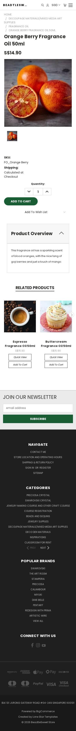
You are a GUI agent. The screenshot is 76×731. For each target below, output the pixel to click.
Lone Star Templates (45, 716)
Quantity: (38, 184)
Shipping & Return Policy (38, 462)
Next (71, 314)
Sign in (30, 467)
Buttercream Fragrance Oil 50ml (56, 344)
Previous (4, 314)
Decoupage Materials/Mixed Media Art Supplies (38, 526)
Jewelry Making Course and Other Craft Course (38, 505)
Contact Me (38, 452)
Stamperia (38, 579)
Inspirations (38, 537)
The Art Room (38, 573)
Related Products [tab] (35, 287)
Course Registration (38, 511)
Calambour (38, 589)
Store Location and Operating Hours (38, 457)
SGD (55, 5)
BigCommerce (45, 711)
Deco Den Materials (38, 532)
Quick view (20, 357)
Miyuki (38, 594)
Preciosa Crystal (38, 495)
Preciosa (38, 584)
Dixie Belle (38, 600)
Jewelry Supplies (38, 521)
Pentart (38, 605)
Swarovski (38, 568)
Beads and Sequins (38, 516)
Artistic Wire (38, 615)
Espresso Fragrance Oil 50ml (20, 344)
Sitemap (38, 473)
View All (38, 621)
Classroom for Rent (38, 542)
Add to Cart (20, 364)
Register (45, 467)
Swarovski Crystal (38, 500)
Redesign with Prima (38, 610)
